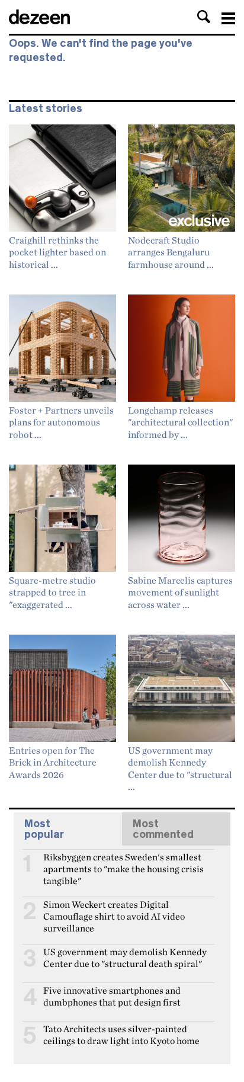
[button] (203, 16)
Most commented (163, 829)
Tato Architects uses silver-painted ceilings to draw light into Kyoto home (121, 1034)
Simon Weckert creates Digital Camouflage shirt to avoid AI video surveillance (114, 909)
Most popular (44, 829)
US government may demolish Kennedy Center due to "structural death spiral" (125, 957)
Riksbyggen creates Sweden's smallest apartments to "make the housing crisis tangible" (123, 862)
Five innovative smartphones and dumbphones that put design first (112, 995)
